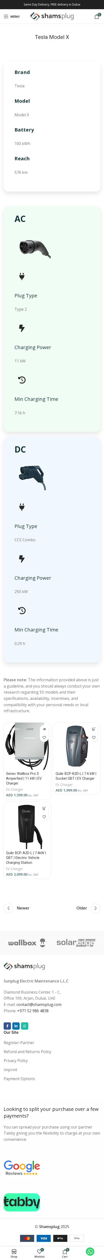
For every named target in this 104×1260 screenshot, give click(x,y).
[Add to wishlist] (44, 737)
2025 (54, 1226)
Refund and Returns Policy (27, 1051)
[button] (93, 729)
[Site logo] (52, 16)
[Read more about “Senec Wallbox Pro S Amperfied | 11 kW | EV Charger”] (44, 729)
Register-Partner (19, 1042)
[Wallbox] (28, 943)
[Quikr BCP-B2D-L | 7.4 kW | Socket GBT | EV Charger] (76, 746)
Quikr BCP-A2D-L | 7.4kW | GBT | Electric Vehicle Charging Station (26, 858)
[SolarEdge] (76, 943)
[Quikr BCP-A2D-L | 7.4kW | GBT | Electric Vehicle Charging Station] (27, 825)
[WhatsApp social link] (24, 1026)
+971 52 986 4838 (33, 1010)
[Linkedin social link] (16, 1026)
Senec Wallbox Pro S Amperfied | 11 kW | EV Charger (24, 778)
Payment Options (19, 1078)
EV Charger (14, 789)
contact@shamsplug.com (38, 1004)
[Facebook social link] (7, 1026)
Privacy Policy (16, 1060)
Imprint (10, 1069)
